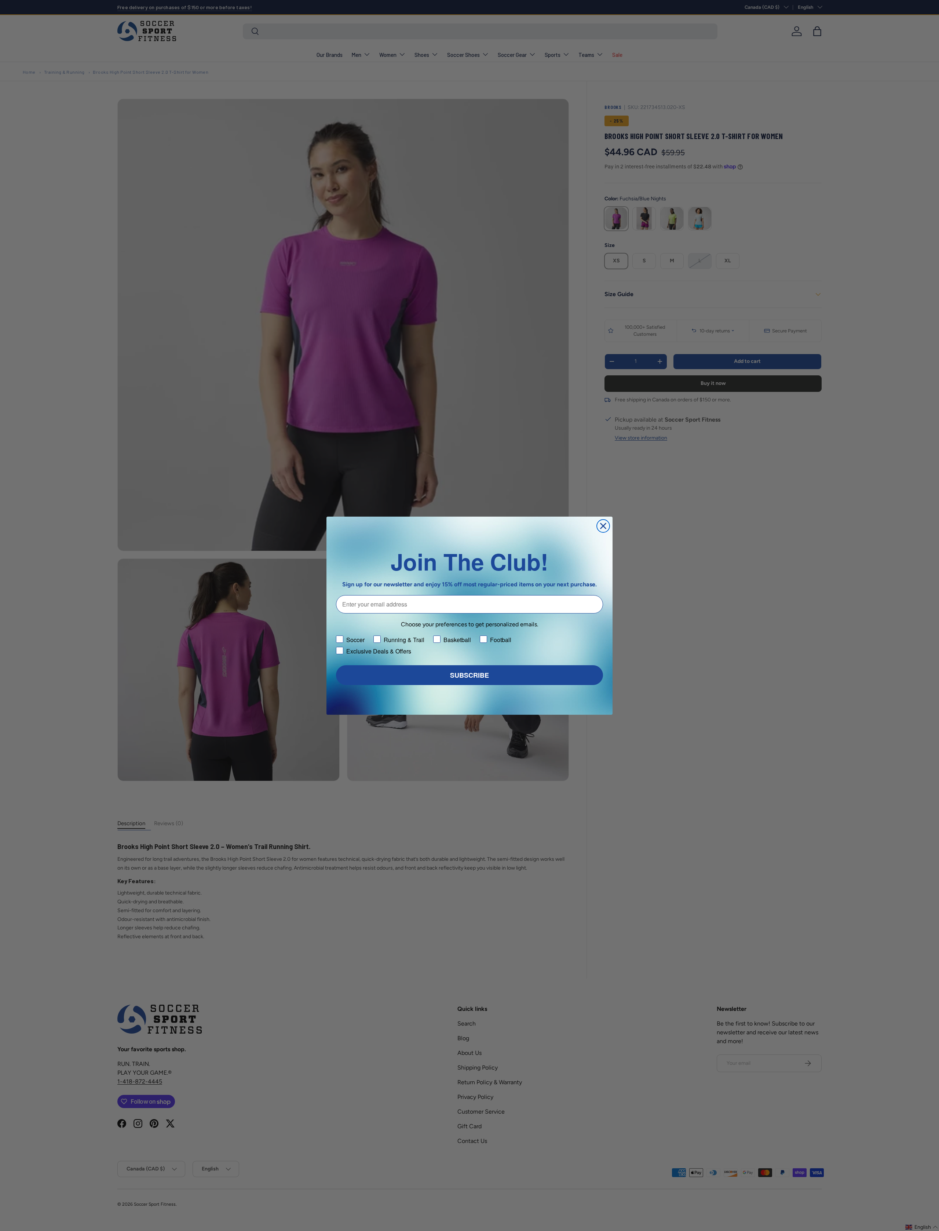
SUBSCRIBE (469, 675)
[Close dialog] (603, 526)
